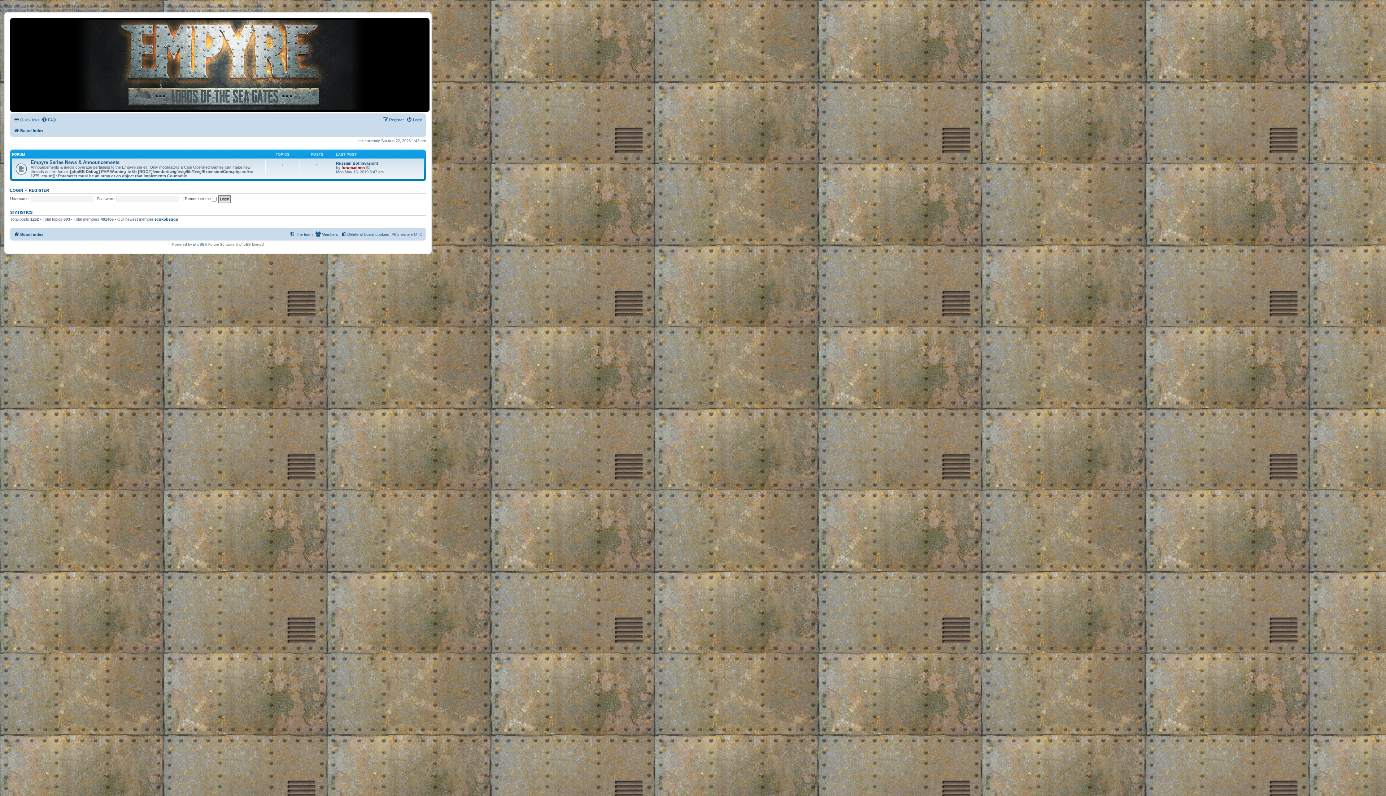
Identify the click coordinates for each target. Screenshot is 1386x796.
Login (16, 190)
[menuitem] (49, 120)
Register (39, 190)
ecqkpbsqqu (166, 219)
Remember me (198, 198)
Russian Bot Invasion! (357, 163)
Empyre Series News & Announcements (75, 162)
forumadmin (353, 167)
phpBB (199, 244)
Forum (18, 154)
